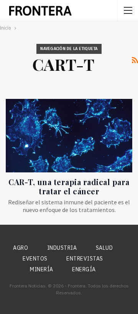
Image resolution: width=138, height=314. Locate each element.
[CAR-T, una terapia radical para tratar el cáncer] (69, 135)
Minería (41, 269)
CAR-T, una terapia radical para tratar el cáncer (69, 186)
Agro (20, 247)
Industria (62, 247)
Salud (104, 247)
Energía (84, 269)
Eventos (35, 258)
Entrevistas (84, 258)
